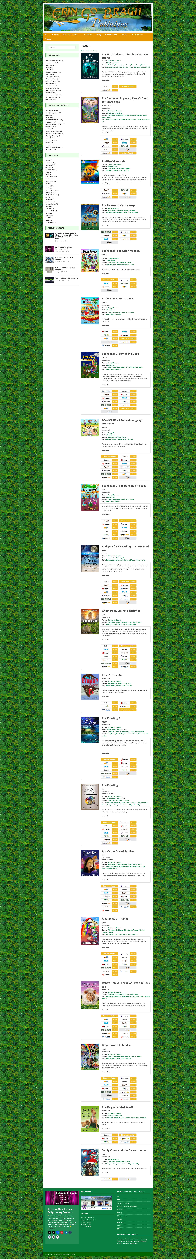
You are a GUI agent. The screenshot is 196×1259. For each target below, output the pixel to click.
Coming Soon (127, 67)
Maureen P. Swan (51, 79)
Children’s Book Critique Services (127, 1206)
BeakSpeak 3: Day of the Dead (120, 353)
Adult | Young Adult (113, 119)
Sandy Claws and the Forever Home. (124, 1150)
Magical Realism (136, 115)
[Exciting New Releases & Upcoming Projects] (49, 251)
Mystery (126, 210)
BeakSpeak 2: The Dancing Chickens (124, 485)
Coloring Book (121, 262)
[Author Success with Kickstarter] (49, 282)
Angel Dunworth (113, 208)
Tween (95, 51)
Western (48, 218)
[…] (57, 1225)
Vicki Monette (50, 99)
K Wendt (48, 70)
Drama (118, 622)
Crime (47, 174)
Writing (47, 220)
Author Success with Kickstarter (66, 278)
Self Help (109, 170)
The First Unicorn (113, 63)
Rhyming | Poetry (130, 560)
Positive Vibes (112, 166)
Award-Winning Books (114, 67)
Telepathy (48, 145)
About (119, 1226)
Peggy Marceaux (113, 258)
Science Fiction (50, 211)
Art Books (48, 117)
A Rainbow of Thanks (115, 918)
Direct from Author (109, 280)
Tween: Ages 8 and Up (121, 170)
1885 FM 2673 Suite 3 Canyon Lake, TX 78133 (88, 1219)
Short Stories (141, 560)
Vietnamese (49, 149)
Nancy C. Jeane (50, 86)
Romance (48, 208)
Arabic (47, 115)
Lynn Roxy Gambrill (51, 77)
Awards (124, 35)
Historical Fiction (51, 190)
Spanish (48, 142)
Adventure (111, 115)
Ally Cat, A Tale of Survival (118, 851)
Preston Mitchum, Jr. (115, 164)
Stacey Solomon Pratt (52, 95)
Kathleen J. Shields (114, 60)
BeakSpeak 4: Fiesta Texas (118, 298)
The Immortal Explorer (114, 113)
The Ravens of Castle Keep (118, 205)
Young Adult (140, 65)
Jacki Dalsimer (50, 65)
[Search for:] (62, 47)
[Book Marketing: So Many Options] (49, 261)
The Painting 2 (111, 718)
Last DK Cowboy (51, 74)
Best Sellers (125, 866)
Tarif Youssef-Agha (51, 97)
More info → (106, 80)
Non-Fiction (49, 202)
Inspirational (125, 65)
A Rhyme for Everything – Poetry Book (125, 546)
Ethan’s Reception (113, 675)
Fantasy (118, 65)
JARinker (48, 67)
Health (47, 188)
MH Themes (71, 1254)
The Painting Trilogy (114, 729)
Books (89, 51)
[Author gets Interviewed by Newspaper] (49, 272)
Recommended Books (128, 119)
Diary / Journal (50, 176)
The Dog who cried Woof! (117, 1107)
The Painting (110, 785)
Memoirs (48, 197)
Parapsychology (50, 204)
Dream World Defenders (117, 1045)
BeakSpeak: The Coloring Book (121, 250)
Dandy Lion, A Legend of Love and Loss (126, 983)
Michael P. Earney (51, 81)
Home (83, 51)
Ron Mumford (50, 92)
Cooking (48, 172)
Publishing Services (70, 35)
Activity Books (111, 264)
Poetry (119, 558)
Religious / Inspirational (141, 67)
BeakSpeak (111, 260)
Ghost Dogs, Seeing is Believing (121, 610)
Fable (119, 437)
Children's (119, 115)
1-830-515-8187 (86, 1222)
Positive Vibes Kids (113, 161)
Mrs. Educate (49, 83)
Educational (133, 367)
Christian (111, 65)
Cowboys (48, 129)
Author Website (127, 86)
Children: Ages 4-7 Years (125, 264)
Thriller (47, 213)
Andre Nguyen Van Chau (53, 60)
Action (110, 312)
